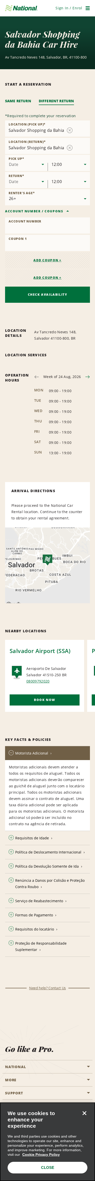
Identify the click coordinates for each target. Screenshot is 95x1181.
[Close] (84, 1113)
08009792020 (38, 681)
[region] (47, 1141)
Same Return (18, 100)
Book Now (44, 700)
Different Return (56, 100)
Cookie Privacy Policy (41, 1154)
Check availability (47, 294)
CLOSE (47, 1167)
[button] (68, 8)
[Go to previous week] (36, 376)
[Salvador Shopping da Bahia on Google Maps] (47, 565)
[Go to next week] (87, 376)
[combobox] (26, 163)
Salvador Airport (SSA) (40, 650)
